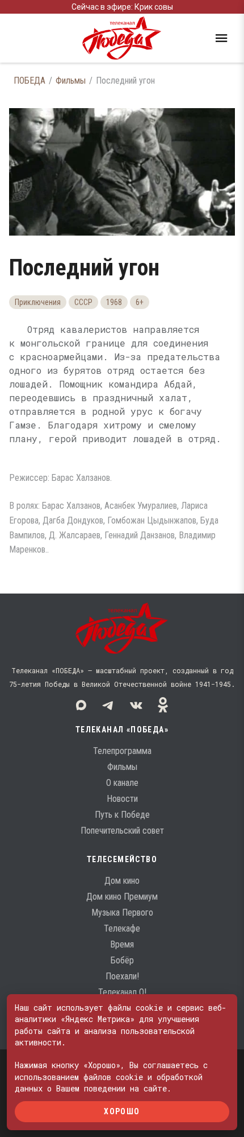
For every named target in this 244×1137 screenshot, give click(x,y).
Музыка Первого (122, 912)
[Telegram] (108, 705)
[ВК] (135, 705)
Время (122, 944)
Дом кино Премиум (122, 896)
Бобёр (122, 960)
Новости (122, 798)
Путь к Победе (122, 814)
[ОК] (162, 705)
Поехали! (122, 976)
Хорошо (122, 1111)
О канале (122, 782)
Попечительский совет (122, 830)
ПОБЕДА (29, 80)
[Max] (81, 705)
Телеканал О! (122, 992)
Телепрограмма (122, 750)
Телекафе (122, 928)
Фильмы (71, 80)
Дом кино (122, 880)
